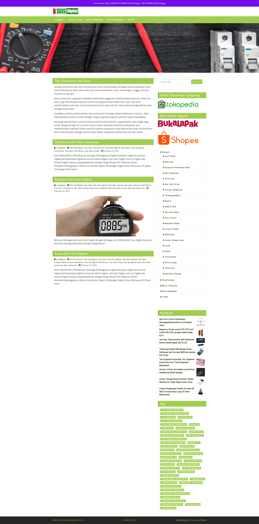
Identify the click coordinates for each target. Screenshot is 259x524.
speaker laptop (170, 468)
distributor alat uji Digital (132, 148)
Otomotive (169, 178)
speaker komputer (188, 464)
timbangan (197, 479)
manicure (167, 450)
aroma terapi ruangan (174, 424)
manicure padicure (188, 450)
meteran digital (171, 454)
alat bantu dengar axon (175, 414)
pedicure (186, 457)
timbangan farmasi (172, 490)
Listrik (167, 245)
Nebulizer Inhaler (172, 223)
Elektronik (169, 162)
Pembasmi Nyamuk (171, 461)
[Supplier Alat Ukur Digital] (103, 216)
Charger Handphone (174, 190)
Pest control (193, 461)
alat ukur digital (113, 148)
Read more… (72, 169)
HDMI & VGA (170, 206)
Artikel (131, 19)
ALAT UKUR (170, 156)
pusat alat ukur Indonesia (133, 188)
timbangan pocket (172, 504)
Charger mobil (185, 428)
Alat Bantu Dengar (173, 274)
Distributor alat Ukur (174, 432)
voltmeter (193, 504)
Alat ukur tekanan (132, 185)
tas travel (168, 472)
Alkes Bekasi (67, 262)
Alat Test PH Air (172, 184)
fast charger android (174, 439)
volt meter (168, 508)
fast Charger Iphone (173, 443)
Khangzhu (187, 446)
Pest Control (170, 218)
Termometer (170, 257)
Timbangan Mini (170, 497)
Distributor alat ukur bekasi (86, 151)
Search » (197, 81)
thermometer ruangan (174, 479)
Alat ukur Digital (171, 421)
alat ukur (185, 417)
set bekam (168, 464)
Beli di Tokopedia (94, 19)
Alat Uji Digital (76, 148)
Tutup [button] (162, 3)
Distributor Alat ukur (63, 151)
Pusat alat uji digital (98, 188)
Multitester (170, 234)
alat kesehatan (76, 259)
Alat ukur (88, 148)
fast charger (195, 435)
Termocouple (171, 262)
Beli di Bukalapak (115, 19)
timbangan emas (171, 486)
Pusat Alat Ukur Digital (70, 253)
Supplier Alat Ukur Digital (73, 179)
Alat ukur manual (115, 185)
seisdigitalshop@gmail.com (71, 520)
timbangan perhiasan (173, 501)
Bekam (194, 424)
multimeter (169, 457)
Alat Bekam (168, 417)
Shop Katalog (75, 19)
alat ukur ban (99, 148)
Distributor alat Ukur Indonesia (76, 142)
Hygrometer (169, 446)
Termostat (170, 268)
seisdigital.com (129, 520)
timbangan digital (191, 483)
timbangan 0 (169, 483)
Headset (194, 443)
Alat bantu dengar (172, 410)
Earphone (196, 432)
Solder (168, 251)
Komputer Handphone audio (177, 167)
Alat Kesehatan (172, 173)
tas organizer (191, 468)
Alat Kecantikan (172, 212)
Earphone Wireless (172, 435)
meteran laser (193, 454)
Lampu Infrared (172, 229)
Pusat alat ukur (114, 188)
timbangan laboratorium (175, 494)
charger (167, 428)
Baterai (168, 201)
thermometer (170, 475)
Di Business (194, 520)
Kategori (59, 19)
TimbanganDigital (172, 195)
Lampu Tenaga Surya (174, 240)
